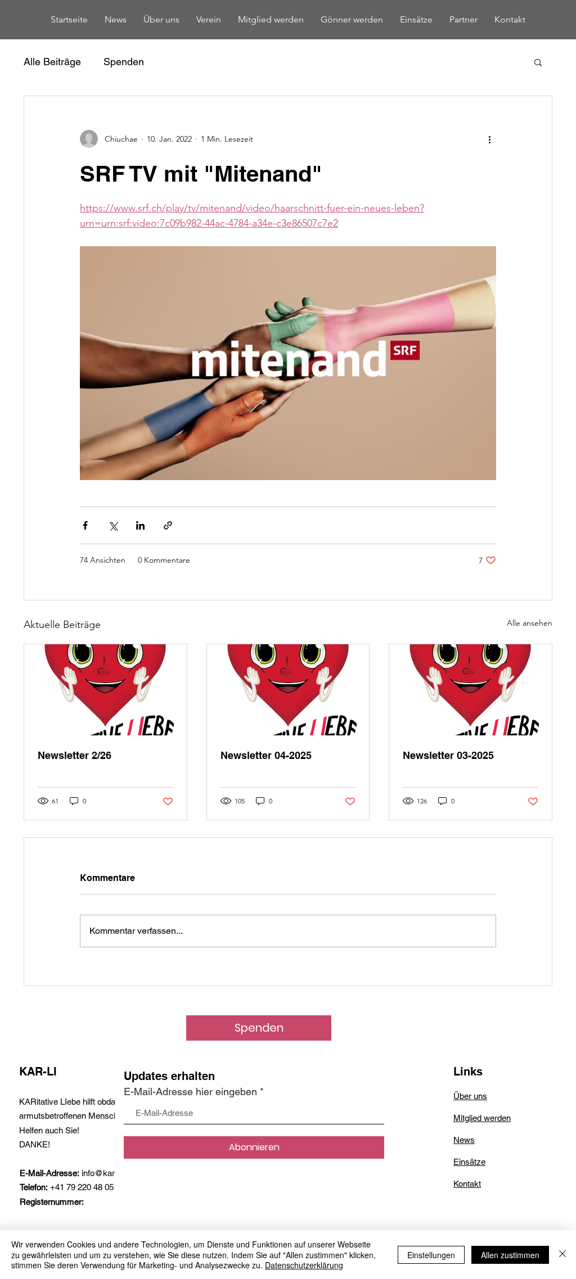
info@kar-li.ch (107, 1173)
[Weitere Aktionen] (489, 139)
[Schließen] (562, 1254)
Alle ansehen (529, 623)
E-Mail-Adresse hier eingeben (190, 1092)
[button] (538, 61)
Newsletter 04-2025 (266, 755)
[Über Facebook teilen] (85, 525)
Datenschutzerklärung (304, 1265)
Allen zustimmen (510, 1254)
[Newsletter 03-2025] (470, 689)
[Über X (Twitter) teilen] (112, 525)
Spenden (124, 61)
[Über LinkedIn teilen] (140, 525)
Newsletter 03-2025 (448, 755)
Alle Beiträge (52, 61)
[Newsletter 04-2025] (288, 689)
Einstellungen (431, 1254)
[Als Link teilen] (168, 525)
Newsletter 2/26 (74, 755)
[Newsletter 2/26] (105, 689)
